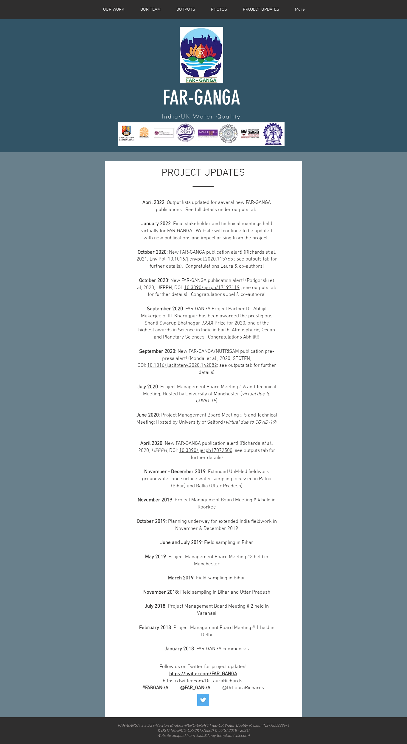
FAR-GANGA (201, 97)
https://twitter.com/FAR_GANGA (203, 674)
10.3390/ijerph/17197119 (212, 288)
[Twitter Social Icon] (203, 700)
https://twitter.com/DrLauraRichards (202, 681)
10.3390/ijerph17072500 (205, 451)
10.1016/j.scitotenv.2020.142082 (182, 366)
